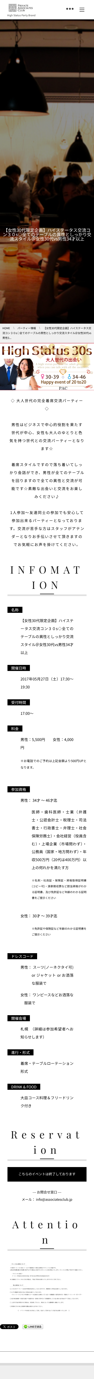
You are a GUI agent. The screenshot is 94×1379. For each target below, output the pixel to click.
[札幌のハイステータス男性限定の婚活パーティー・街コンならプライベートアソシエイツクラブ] (20, 8)
